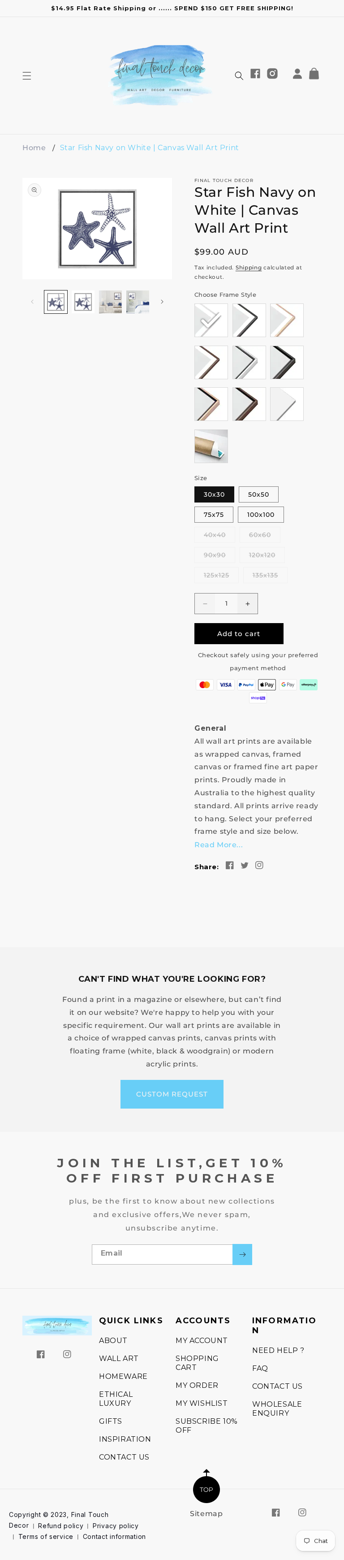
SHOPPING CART (197, 1363)
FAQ (260, 1368)
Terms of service (45, 1536)
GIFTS (110, 1421)
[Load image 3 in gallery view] (110, 301)
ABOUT (113, 1340)
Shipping (249, 267)
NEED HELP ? (278, 1350)
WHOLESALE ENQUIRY (277, 1408)
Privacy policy (116, 1526)
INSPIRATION (125, 1439)
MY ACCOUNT (202, 1340)
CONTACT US (124, 1457)
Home (34, 147)
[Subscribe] (242, 1254)
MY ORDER (197, 1385)
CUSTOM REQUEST (172, 1094)
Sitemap (206, 1513)
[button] (27, 76)
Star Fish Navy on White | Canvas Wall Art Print (149, 147)
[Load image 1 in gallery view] (55, 301)
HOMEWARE (123, 1376)
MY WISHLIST (202, 1403)
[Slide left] (32, 302)
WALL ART (119, 1358)
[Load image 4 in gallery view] (137, 301)
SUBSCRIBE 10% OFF (207, 1425)
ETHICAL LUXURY (116, 1399)
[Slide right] (162, 302)
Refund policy (60, 1526)
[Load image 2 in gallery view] (83, 301)
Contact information (114, 1536)
